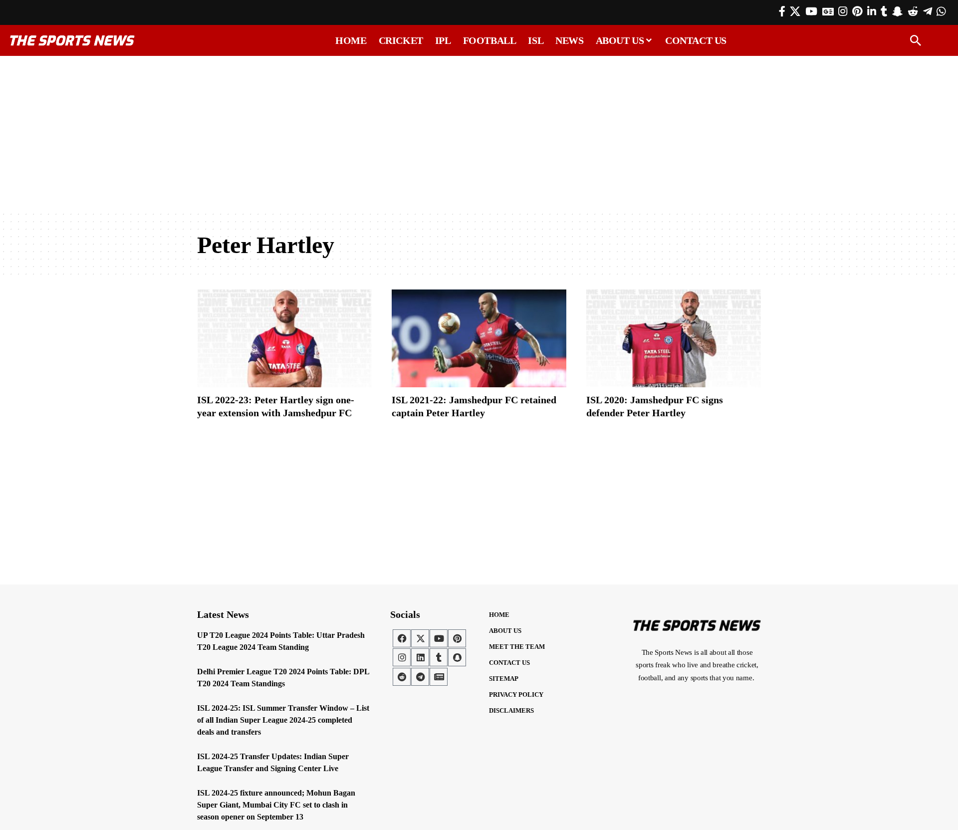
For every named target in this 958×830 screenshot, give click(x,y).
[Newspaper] (439, 677)
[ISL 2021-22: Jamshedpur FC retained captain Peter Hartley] (479, 338)
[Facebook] (782, 11)
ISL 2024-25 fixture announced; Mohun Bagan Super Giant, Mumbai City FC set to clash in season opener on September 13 (276, 805)
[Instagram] (843, 11)
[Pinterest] (857, 11)
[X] (795, 11)
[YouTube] (811, 11)
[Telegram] (928, 11)
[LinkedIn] (872, 11)
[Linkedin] (420, 657)
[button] (915, 40)
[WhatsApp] (941, 11)
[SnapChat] (897, 11)
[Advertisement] (479, 133)
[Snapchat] (457, 657)
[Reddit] (913, 11)
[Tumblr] (884, 11)
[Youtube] (439, 638)
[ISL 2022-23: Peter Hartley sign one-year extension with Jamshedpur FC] (284, 338)
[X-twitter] (420, 638)
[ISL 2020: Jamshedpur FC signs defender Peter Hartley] (673, 338)
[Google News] (828, 11)
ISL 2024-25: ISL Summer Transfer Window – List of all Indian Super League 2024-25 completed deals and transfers (283, 720)
